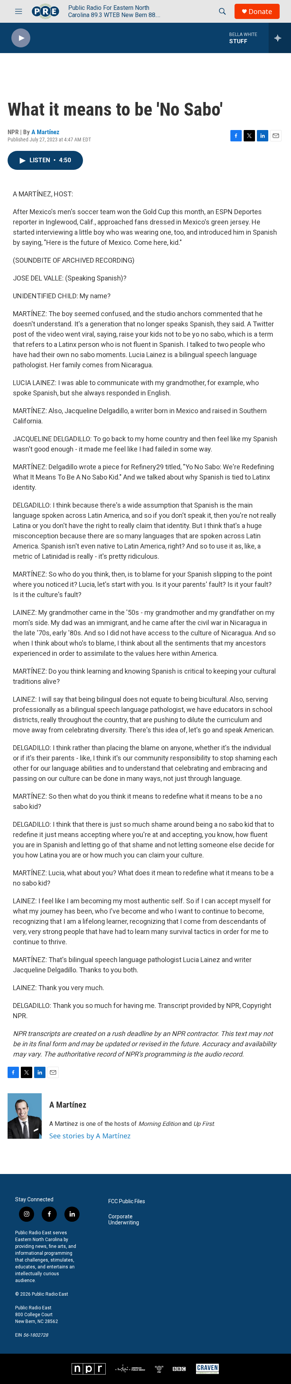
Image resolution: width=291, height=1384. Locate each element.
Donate (260, 12)
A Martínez (45, 132)
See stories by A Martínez (89, 1135)
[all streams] (280, 38)
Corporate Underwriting (123, 1220)
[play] (21, 38)
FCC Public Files (126, 1201)
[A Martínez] (25, 1116)
